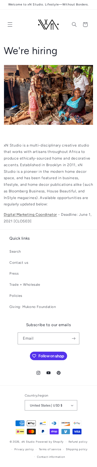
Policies (15, 296)
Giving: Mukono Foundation (32, 307)
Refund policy (78, 441)
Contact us (18, 262)
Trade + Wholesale (24, 284)
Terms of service (50, 449)
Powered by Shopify (50, 441)
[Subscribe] (73, 338)
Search (15, 251)
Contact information (51, 456)
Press (14, 273)
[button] (9, 24)
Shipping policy (77, 449)
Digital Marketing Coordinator (30, 214)
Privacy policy (24, 449)
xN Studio (28, 441)
